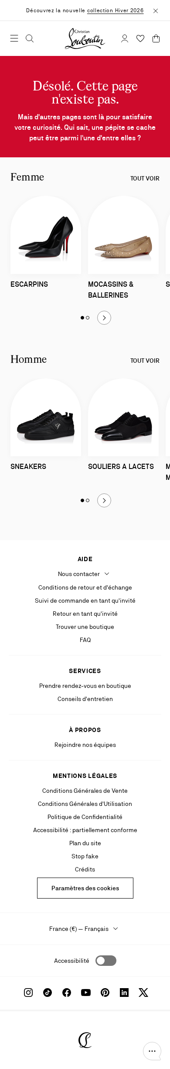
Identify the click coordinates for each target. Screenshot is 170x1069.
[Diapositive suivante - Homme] (104, 500)
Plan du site (85, 843)
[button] (152, 1051)
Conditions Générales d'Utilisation (85, 803)
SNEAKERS (28, 466)
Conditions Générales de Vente (85, 790)
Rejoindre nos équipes (85, 744)
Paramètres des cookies (85, 888)
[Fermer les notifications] (155, 10)
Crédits (85, 869)
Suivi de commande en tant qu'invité (85, 600)
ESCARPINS (29, 284)
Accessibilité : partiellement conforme (85, 829)
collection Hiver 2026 (115, 10)
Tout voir (145, 178)
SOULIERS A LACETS (121, 466)
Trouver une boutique (85, 626)
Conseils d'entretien (85, 698)
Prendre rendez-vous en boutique (85, 685)
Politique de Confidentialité (85, 816)
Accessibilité (71, 960)
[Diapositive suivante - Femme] (104, 318)
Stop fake (85, 856)
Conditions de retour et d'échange (85, 587)
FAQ (85, 639)
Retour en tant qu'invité (85, 613)
